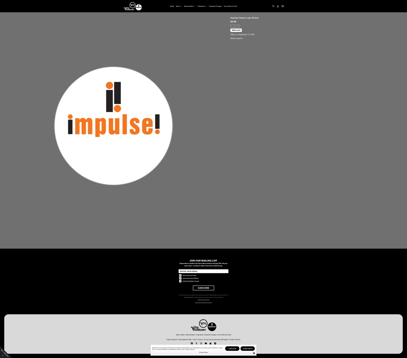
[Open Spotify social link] (215, 343)
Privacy (200, 339)
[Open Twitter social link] (196, 343)
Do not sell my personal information (216, 339)
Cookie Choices (234, 339)
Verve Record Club (224, 335)
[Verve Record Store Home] (132, 6)
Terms (194, 339)
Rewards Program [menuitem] (215, 6)
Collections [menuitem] (201, 6)
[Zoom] (113, 126)
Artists (178, 335)
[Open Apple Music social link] (210, 343)
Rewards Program (210, 335)
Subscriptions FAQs (185, 339)
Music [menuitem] (178, 6)
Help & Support (172, 339)
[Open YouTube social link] (206, 343)
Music (183, 335)
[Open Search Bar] (273, 6)
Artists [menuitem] (172, 6)
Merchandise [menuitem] (188, 6)
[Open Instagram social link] (201, 343)
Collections (200, 335)
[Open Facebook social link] (192, 343)
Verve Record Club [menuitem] (230, 6)
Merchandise (190, 335)
